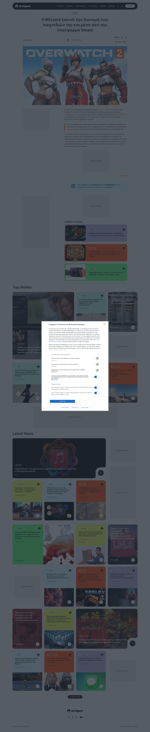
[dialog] (75, 366)
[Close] (105, 324)
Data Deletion (65, 407)
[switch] (96, 358)
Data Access (75, 407)
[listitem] (75, 354)
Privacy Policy (85, 407)
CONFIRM (62, 401)
